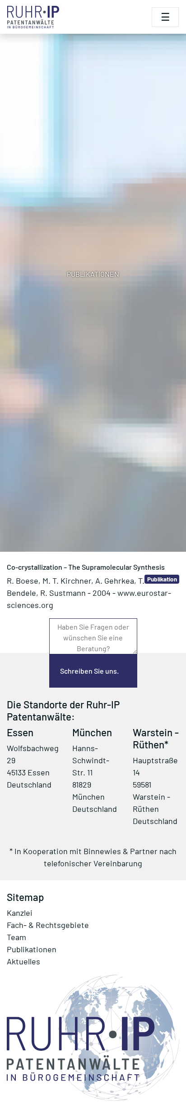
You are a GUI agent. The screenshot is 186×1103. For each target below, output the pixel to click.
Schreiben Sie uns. (89, 670)
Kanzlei (20, 913)
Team (16, 937)
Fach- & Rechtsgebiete (48, 925)
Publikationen (31, 949)
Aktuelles (23, 961)
